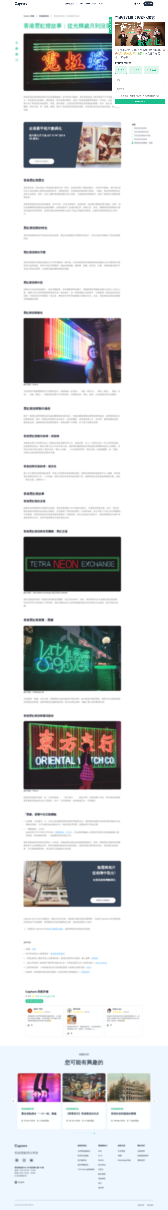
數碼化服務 (70, 4)
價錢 (94, 4)
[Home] (28, 4)
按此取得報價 (140, 101)
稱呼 (118, 80)
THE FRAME (85, 4)
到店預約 (148, 4)
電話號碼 (120, 89)
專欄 (101, 4)
